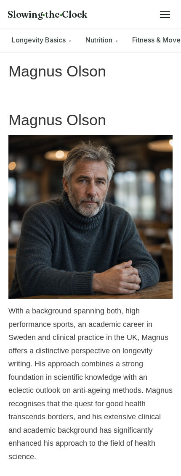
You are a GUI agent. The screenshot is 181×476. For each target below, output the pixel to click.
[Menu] (165, 14)
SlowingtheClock (47, 14)
